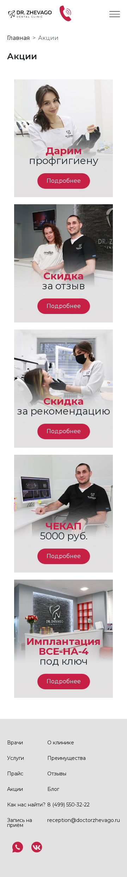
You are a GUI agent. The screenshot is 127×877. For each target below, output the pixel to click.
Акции (15, 789)
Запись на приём (19, 823)
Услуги (15, 758)
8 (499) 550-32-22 (68, 804)
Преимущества (66, 758)
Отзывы (56, 773)
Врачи (15, 742)
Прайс (15, 773)
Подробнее (64, 180)
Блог (53, 789)
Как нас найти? (26, 804)
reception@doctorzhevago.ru (83, 820)
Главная (18, 38)
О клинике (60, 742)
